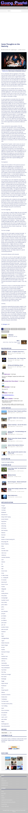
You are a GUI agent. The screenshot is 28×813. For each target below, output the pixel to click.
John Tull (3, 624)
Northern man (4, 656)
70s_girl (3, 505)
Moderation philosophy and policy (8, 802)
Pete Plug (3, 672)
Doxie (2, 573)
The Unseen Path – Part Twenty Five (17, 358)
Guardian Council (5, 600)
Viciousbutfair (4, 712)
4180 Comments (20, 412)
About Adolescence (12, 495)
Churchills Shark (4, 550)
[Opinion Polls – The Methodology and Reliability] (4, 433)
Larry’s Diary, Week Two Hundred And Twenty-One (17, 469)
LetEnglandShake (5, 638)
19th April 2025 (11, 496)
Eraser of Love (4, 584)
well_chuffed (4, 719)
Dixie (2, 566)
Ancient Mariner (4, 519)
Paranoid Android (5, 665)
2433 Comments (20, 426)
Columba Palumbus (5, 557)
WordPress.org (4, 785)
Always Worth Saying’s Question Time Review (17, 489)
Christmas (14, 329)
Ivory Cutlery (4, 602)
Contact (2, 797)
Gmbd (2, 591)
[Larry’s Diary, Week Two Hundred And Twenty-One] (4, 470)
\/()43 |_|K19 (4, 717)
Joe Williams (4, 620)
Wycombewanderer (5, 726)
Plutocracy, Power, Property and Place (17, 411)
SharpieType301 (4, 690)
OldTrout (3, 660)
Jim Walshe (3, 616)
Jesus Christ (22, 329)
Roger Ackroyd (4, 683)
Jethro (2, 607)
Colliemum (3, 555)
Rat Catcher (4, 676)
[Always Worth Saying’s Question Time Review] (4, 490)
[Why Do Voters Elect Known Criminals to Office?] (4, 440)
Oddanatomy (4, 658)
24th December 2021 (6, 49)
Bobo (2, 546)
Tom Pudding (4, 705)
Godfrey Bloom (4, 593)
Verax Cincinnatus (5, 710)
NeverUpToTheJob (5, 652)
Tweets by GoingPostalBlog (7, 462)
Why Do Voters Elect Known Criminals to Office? (17, 439)
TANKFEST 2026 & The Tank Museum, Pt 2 (17, 418)
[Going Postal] (14, 5)
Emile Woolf (4, 582)
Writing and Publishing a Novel (15, 365)
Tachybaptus (4, 699)
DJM (2, 568)
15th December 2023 (12, 491)
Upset (2, 708)
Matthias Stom (5, 71)
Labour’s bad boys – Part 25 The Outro (17, 424)
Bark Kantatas (4, 530)
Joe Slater (3, 618)
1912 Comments (20, 454)
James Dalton (4, 604)
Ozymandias (4, 663)
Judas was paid (4, 629)
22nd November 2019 (13, 366)
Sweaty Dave (4, 697)
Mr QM (2, 647)
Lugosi (2, 640)
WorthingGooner (5, 723)
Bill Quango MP (4, 541)
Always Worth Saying (6, 516)
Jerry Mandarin (4, 611)
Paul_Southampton (5, 667)
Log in (2, 778)
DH (2, 564)
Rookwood (3, 685)
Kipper (2, 636)
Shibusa (3, 692)
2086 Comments (22, 49)
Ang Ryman (3, 521)
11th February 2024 (12, 470)
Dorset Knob (4, 571)
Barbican (3, 532)
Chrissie (3, 548)
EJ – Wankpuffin (4, 577)
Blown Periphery (5, 544)
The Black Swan (4, 701)
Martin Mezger (4, 645)
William (2, 721)
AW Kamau (3, 528)
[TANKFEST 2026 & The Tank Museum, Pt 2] (4, 419)
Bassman (3, 534)
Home (2, 791)
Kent (2, 634)
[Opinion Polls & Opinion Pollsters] (4, 447)
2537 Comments (20, 420)
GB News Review (12, 475)
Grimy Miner (4, 595)
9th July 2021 (11, 476)
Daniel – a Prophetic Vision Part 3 (16, 351)
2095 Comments (20, 446)
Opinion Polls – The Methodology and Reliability (17, 432)
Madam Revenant (5, 642)
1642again (15, 49)
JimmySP (3, 613)
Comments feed (4, 783)
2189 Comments (21, 491)
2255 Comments (19, 496)
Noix (2, 654)
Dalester (3, 562)
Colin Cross (3, 553)
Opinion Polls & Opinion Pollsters (16, 445)
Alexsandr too (4, 514)
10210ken (3, 510)
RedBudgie (3, 678)
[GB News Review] (4, 476)
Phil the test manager (6, 674)
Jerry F (2, 609)
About (2, 795)
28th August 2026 (12, 412)
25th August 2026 (12, 446)
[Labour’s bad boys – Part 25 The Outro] (4, 426)
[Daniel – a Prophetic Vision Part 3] (4, 353)
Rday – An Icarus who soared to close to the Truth (17, 452)
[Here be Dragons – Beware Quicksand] (4, 483)
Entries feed (3, 780)
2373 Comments (20, 441)
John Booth (3, 622)
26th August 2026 (12, 434)
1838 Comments (18, 476)
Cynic (2, 559)
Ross (2, 687)
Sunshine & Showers (5, 694)
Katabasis (3, 631)
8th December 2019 (12, 353)
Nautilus (3, 649)
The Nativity (5, 331)
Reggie (2, 681)
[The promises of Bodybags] (20, 768)
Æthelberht (3, 512)
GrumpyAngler (4, 597)
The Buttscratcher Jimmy (6, 703)
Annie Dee (3, 523)
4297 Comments (21, 470)
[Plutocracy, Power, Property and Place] (4, 413)
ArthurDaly (3, 526)
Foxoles (3, 586)
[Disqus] (14, 388)
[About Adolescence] (4, 497)
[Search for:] (14, 10)
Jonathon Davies (5, 627)
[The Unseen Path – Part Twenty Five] (4, 360)
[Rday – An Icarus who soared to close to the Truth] (4, 453)
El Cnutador (3, 579)
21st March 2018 (12, 359)
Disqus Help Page (5, 806)
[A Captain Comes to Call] (14, 768)
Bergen (3, 537)
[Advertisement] (14, 28)
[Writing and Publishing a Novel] (4, 367)
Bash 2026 (3, 793)
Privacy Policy (4, 804)
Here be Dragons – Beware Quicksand (17, 481)
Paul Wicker (3, 670)
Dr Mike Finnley (4, 575)
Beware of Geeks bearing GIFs (8, 539)
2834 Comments (18, 483)
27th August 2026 (12, 420)
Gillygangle (3, 589)
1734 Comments (20, 434)
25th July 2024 (11, 483)
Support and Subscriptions (6, 800)
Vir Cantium (3, 715)
